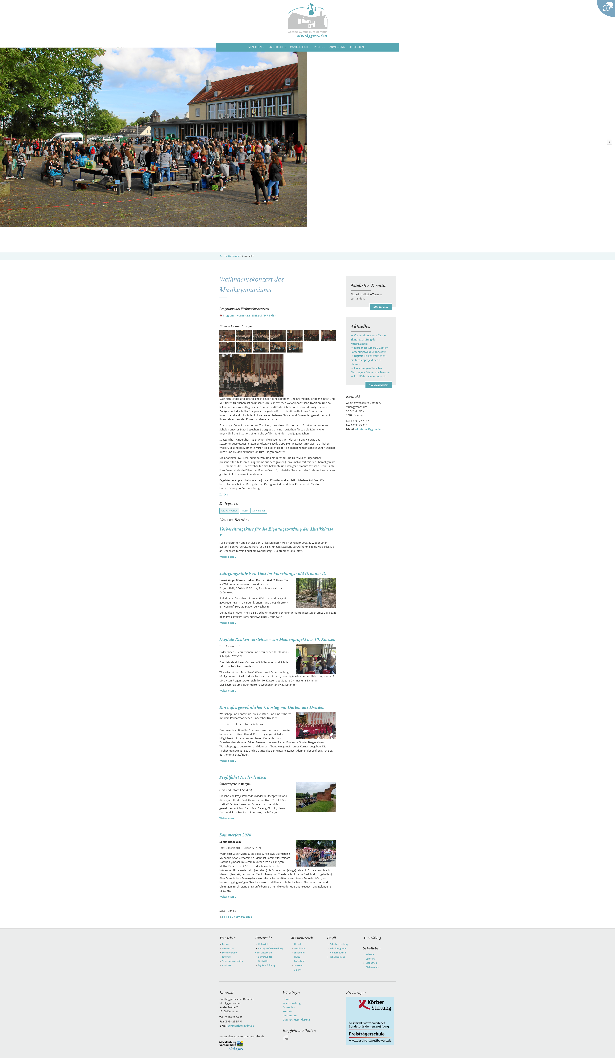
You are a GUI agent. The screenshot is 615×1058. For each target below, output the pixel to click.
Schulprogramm (338, 948)
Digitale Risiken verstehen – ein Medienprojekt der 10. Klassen (277, 639)
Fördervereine (230, 952)
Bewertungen (265, 956)
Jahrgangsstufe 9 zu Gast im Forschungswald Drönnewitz (273, 573)
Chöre (297, 956)
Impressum (290, 1015)
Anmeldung (337, 47)
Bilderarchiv (372, 967)
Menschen (255, 47)
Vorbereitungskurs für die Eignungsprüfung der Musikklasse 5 (368, 339)
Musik (245, 510)
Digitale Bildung (266, 965)
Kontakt (287, 1011)
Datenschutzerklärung (296, 1019)
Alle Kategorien (229, 510)
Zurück (223, 494)
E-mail (285, 1037)
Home (286, 999)
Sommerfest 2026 (235, 835)
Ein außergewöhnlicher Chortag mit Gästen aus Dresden (272, 707)
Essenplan (289, 1007)
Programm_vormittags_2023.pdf (249, 315)
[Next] (609, 142)
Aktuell (298, 944)
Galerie (298, 969)
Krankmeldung (292, 1003)
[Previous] (8, 142)
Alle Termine (381, 307)
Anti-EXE (226, 965)
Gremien (226, 956)
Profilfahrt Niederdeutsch (243, 777)
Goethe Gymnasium (230, 256)
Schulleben (356, 47)
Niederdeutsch (338, 952)
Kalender (370, 954)
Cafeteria (371, 958)
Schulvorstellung (339, 944)
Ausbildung (300, 948)
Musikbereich (299, 47)
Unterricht (275, 47)
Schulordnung (337, 956)
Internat (298, 965)
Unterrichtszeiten (267, 944)
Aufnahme (299, 961)
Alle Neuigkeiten (379, 385)
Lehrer (225, 944)
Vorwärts (239, 916)
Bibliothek (371, 962)
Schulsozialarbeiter (232, 961)
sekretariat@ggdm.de (367, 429)
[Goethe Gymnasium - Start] (307, 20)
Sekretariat (228, 948)
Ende (249, 916)
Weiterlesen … (228, 557)
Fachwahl (263, 960)
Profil (318, 47)
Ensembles (300, 952)
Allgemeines (258, 510)
